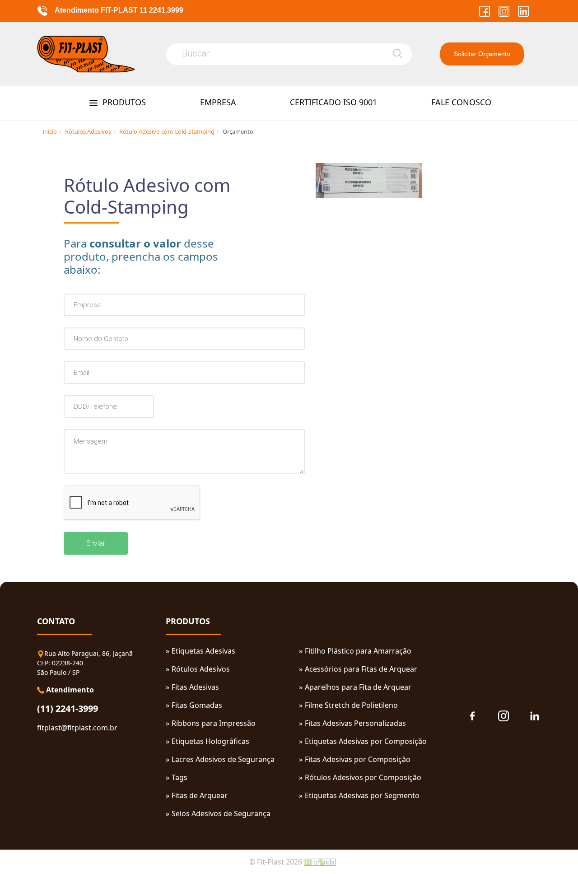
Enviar (95, 543)
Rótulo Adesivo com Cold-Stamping (166, 131)
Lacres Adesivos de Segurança (223, 759)
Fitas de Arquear (200, 795)
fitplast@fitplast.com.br (77, 728)
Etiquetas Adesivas (203, 651)
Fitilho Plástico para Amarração (358, 651)
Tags (179, 777)
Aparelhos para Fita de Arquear (358, 687)
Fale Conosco (461, 102)
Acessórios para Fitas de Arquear (361, 669)
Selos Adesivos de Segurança (221, 813)
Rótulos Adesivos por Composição (363, 777)
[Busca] (397, 53)
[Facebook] (482, 10)
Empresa (218, 102)
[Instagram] (501, 10)
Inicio (49, 131)
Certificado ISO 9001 (333, 102)
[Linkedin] (520, 10)
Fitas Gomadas (197, 705)
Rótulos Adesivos (88, 131)
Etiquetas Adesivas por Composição (366, 741)
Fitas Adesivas (195, 687)
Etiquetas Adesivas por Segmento (362, 795)
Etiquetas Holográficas (210, 741)
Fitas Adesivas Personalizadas (355, 723)
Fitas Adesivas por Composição (357, 759)
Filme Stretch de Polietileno (351, 705)
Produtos (123, 102)
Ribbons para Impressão (214, 723)
